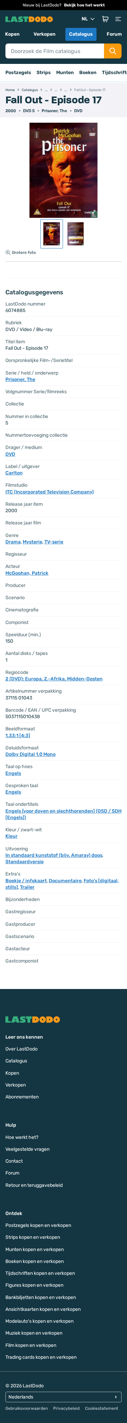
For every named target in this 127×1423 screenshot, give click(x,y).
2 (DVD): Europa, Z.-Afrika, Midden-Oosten (54, 679)
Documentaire (65, 881)
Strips (44, 72)
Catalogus (81, 34)
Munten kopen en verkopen (34, 1249)
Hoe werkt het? (21, 1137)
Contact (14, 1161)
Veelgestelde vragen (27, 1149)
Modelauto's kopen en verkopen (39, 1321)
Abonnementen (22, 1097)
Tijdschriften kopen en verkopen (40, 1273)
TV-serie (53, 542)
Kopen (12, 34)
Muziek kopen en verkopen (33, 1333)
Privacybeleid (66, 1408)
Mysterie (32, 542)
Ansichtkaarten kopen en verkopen (43, 1309)
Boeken (88, 72)
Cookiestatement (101, 1408)
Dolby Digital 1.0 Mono (30, 754)
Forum (114, 34)
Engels (13, 773)
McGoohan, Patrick (26, 573)
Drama (13, 542)
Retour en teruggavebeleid (34, 1185)
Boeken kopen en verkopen (34, 1261)
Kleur (11, 836)
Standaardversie (24, 862)
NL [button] (85, 19)
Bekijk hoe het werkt (84, 5)
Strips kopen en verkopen (32, 1237)
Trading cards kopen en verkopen (41, 1357)
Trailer (27, 887)
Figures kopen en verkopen (34, 1285)
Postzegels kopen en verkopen (38, 1225)
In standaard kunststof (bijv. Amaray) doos (53, 855)
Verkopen (45, 34)
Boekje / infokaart (26, 881)
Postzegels (18, 72)
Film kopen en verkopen (30, 1345)
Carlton (14, 473)
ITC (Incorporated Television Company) (49, 492)
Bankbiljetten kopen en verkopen (40, 1297)
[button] (105, 19)
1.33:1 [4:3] (17, 736)
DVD (78, 110)
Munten (65, 72)
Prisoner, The (54, 110)
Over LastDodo (21, 1049)
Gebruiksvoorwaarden (26, 1408)
